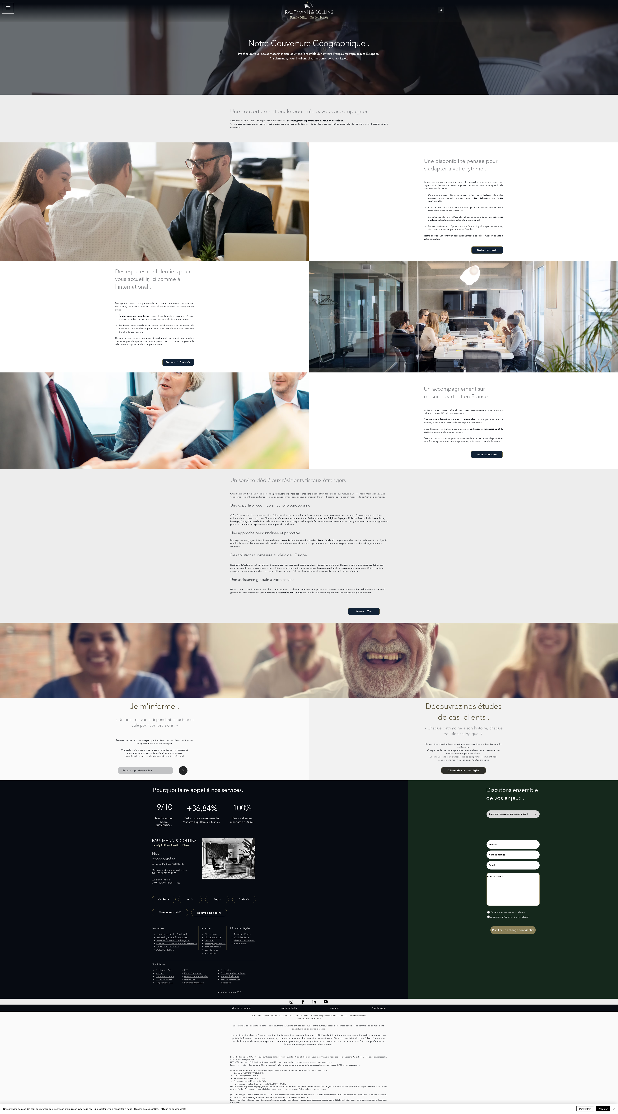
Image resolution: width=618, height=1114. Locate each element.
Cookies (334, 1007)
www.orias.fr (316, 1018)
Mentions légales (241, 1007)
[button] (487, 454)
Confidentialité (289, 1007)
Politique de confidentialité (172, 1108)
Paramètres (585, 1108)
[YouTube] (325, 1001)
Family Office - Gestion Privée (309, 17)
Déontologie (378, 1007)
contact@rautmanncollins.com (172, 870)
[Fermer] (614, 1108)
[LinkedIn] (314, 1001)
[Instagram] (291, 1001)
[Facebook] (302, 1001)
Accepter (603, 1108)
